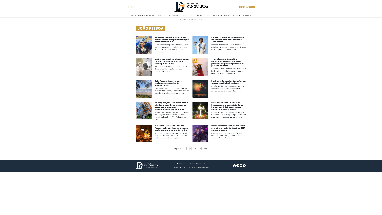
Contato (180, 164)
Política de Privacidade (196, 164)
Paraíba (133, 16)
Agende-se (237, 16)
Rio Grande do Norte (146, 16)
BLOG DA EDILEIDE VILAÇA (221, 16)
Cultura (207, 16)
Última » (205, 149)
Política (167, 16)
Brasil (159, 16)
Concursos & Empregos (192, 16)
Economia (176, 16)
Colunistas (247, 16)
